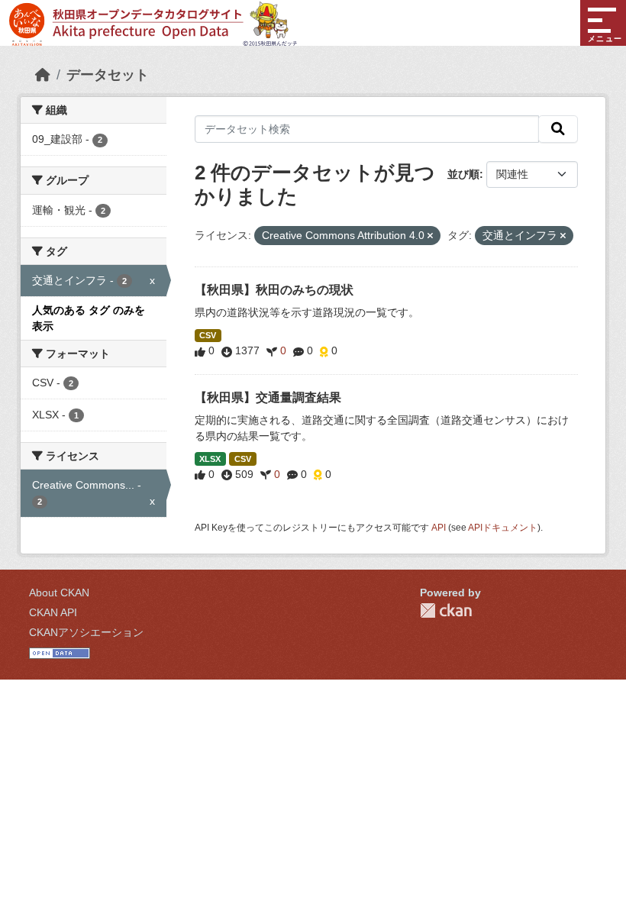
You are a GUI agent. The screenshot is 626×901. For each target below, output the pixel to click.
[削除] (430, 236)
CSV (207, 335)
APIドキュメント (502, 527)
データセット (107, 74)
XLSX (210, 458)
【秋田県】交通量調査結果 (268, 397)
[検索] (558, 129)
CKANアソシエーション (86, 632)
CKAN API (53, 612)
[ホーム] (42, 74)
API (438, 527)
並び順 (463, 174)
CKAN (446, 610)
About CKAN (59, 592)
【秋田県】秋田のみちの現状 (274, 289)
